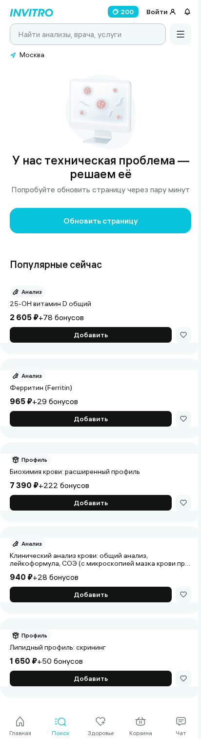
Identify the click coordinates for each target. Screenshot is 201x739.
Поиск (60, 733)
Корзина (140, 733)
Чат (181, 733)
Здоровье (101, 733)
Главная (20, 733)
